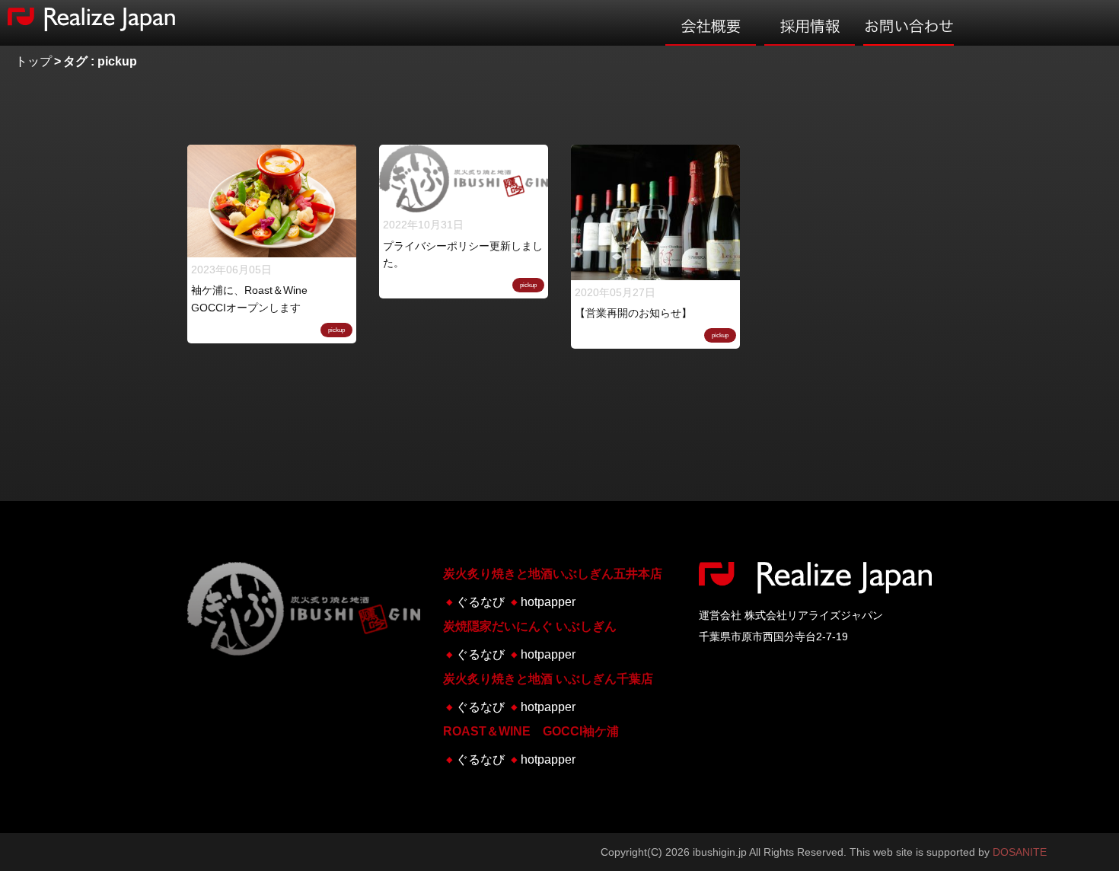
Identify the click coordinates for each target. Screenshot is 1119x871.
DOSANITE (1020, 852)
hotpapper (548, 601)
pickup (336, 330)
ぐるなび (480, 601)
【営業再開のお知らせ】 (633, 313)
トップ (33, 61)
